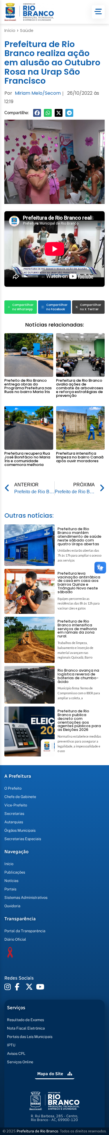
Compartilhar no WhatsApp (22, 307)
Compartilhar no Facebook (56, 307)
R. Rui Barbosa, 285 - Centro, (54, 1118)
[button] (37, 113)
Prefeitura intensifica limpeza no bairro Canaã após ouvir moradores (79, 457)
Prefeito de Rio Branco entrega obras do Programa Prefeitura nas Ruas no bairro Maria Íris (28, 386)
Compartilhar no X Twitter (90, 307)
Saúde (26, 30)
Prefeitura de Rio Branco (37, 1131)
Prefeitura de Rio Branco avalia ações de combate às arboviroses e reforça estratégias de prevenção (79, 388)
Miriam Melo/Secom (38, 93)
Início (9, 30)
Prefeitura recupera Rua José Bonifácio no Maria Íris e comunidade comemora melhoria (27, 459)
